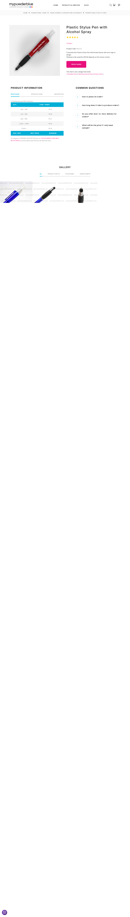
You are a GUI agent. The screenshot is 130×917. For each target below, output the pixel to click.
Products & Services (71, 5)
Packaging (69, 174)
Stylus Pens (98, 74)
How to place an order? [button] (92, 96)
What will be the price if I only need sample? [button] (97, 126)
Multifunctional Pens (85, 74)
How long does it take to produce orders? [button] (100, 105)
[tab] (97, 97)
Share (70, 43)
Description (59, 94)
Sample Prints (85, 174)
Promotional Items (38, 13)
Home (55, 5)
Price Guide (76, 64)
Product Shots (54, 174)
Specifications (37, 94)
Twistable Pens (71, 74)
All (41, 174)
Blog (86, 5)
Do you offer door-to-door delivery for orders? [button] (99, 115)
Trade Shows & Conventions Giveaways (66, 13)
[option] (34, 50)
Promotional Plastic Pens (95, 13)
